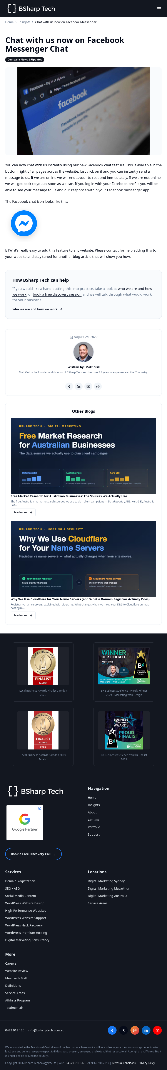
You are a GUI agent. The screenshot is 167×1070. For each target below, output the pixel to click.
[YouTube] (157, 1030)
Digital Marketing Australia (107, 896)
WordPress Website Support (25, 918)
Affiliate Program (17, 1000)
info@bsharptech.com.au (46, 1030)
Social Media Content (20, 896)
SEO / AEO (12, 888)
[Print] (98, 386)
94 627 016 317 (75, 1063)
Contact (93, 820)
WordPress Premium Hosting (26, 933)
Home (9, 22)
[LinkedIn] (146, 1030)
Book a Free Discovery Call (33, 854)
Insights (24, 22)
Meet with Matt (16, 978)
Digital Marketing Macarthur (109, 888)
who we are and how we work (35, 309)
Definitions (13, 985)
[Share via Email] (88, 386)
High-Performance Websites (25, 910)
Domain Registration (20, 881)
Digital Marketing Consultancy (27, 940)
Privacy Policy (147, 1063)
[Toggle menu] (159, 8)
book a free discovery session (57, 294)
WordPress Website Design (25, 903)
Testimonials (14, 1008)
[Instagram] (134, 1030)
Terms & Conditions (124, 1063)
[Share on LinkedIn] (79, 386)
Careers (11, 963)
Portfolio (94, 827)
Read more (20, 512)
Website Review (16, 971)
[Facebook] (112, 1030)
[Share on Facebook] (69, 386)
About (92, 812)
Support (94, 834)
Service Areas (97, 903)
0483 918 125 (14, 1030)
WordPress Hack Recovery (24, 925)
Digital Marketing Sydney (106, 881)
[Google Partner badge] (24, 822)
